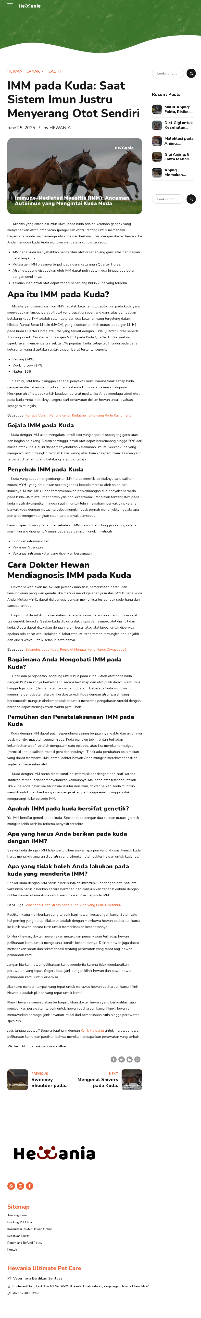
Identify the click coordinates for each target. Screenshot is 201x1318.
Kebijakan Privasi (18, 1236)
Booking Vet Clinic (20, 1222)
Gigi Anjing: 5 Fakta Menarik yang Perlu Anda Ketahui (177, 157)
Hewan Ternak (23, 71)
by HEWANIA (57, 128)
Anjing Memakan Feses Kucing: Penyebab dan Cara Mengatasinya (178, 172)
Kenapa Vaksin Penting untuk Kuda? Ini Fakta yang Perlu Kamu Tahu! (78, 415)
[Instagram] (20, 1186)
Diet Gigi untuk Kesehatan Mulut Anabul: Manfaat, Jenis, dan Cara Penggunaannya (179, 125)
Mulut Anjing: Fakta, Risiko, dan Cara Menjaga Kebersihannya (178, 109)
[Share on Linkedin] (129, 1059)
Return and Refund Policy (24, 1243)
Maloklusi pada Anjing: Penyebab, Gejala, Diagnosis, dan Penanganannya (179, 141)
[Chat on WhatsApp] (11, 1186)
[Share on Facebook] (114, 1059)
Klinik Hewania (92, 1030)
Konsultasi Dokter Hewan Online (29, 1229)
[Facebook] (30, 1186)
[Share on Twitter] (121, 1059)
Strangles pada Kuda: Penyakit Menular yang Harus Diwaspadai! (75, 649)
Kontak (12, 1250)
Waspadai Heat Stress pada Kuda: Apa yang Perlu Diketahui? (73, 905)
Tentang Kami (17, 1215)
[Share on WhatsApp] (137, 1059)
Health (53, 71)
